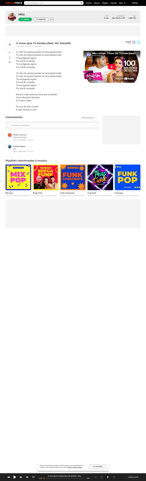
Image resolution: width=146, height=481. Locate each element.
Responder (22, 140)
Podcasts (113, 3)
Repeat (102, 477)
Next (21, 477)
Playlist (114, 477)
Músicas (97, 3)
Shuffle (95, 477)
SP (124, 18)
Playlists (105, 3)
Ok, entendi (97, 466)
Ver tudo (38, 46)
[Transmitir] (120, 477)
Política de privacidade (75, 467)
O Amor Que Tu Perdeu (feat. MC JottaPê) (62, 476)
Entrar (135, 3)
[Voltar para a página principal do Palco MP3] (14, 3)
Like (33, 477)
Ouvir (26, 19)
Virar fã (42, 19)
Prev (9, 477)
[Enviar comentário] (95, 125)
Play (15, 477)
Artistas (89, 3)
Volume (27, 477)
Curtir (15, 140)
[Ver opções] (52, 19)
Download (108, 477)
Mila (21, 14)
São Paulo (116, 18)
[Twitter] (138, 42)
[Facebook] (134, 42)
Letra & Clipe (133, 477)
